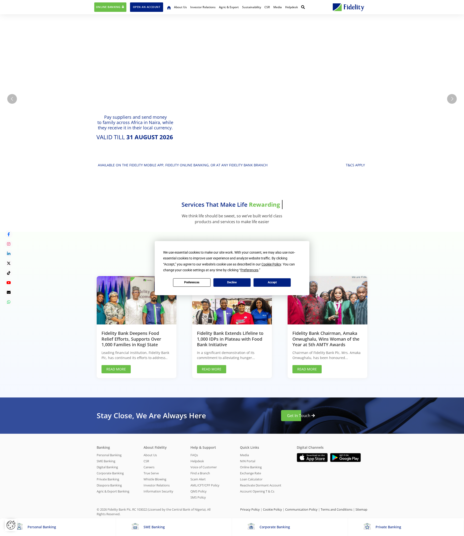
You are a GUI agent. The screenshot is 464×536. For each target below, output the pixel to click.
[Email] (9, 292)
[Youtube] (9, 282)
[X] (9, 263)
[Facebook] (9, 234)
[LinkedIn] (9, 253)
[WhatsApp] (9, 302)
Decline (232, 282)
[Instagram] (9, 244)
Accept (272, 282)
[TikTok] (9, 273)
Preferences (191, 282)
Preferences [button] (249, 270)
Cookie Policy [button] (271, 264)
